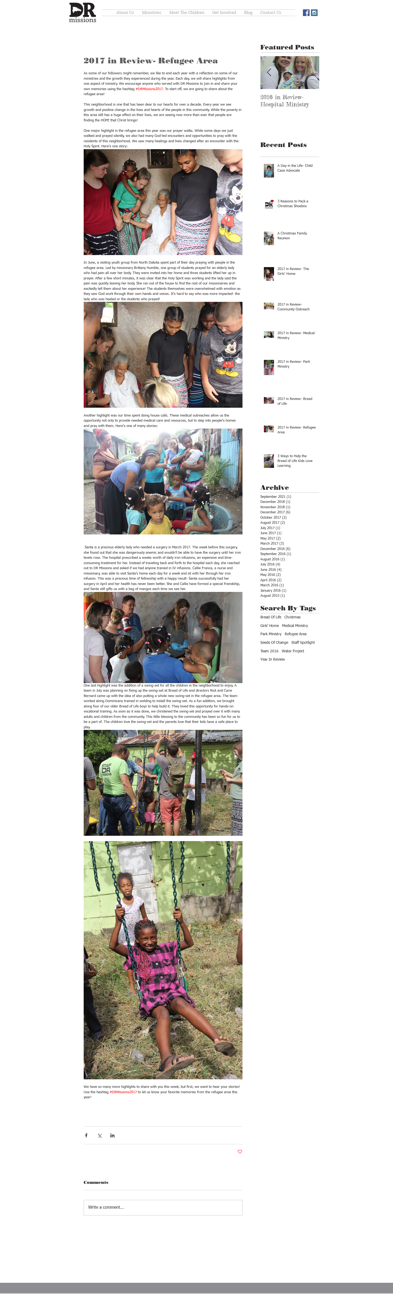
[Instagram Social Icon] (314, 12)
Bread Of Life (270, 617)
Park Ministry (271, 634)
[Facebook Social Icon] (306, 12)
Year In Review (272, 659)
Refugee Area (295, 634)
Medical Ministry (295, 626)
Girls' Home (269, 626)
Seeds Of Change (274, 643)
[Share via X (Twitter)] (99, 1135)
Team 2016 (269, 651)
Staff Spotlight (303, 643)
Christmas (292, 617)
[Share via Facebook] (86, 1135)
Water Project (293, 651)
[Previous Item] (269, 72)
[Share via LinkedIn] (112, 1135)
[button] (224, 13)
